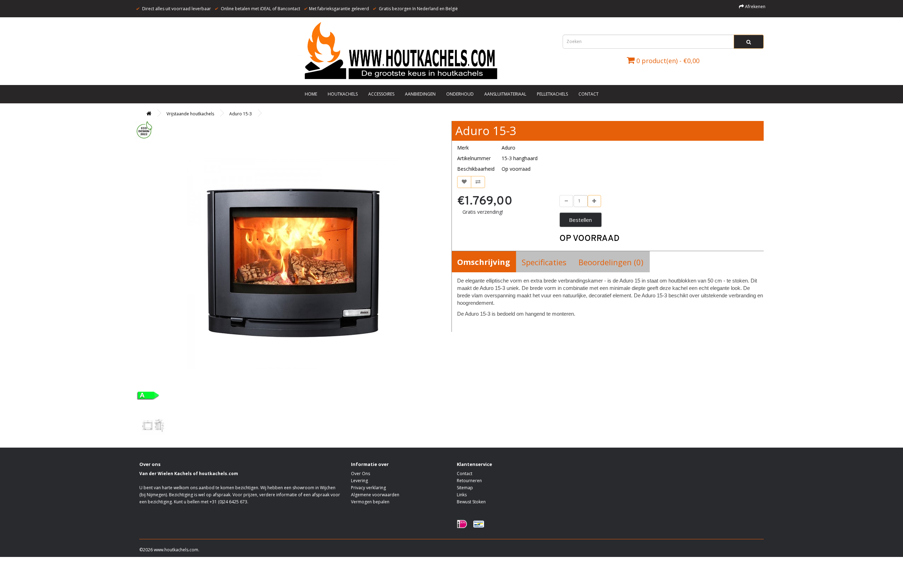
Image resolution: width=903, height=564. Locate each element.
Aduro (508, 147)
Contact (588, 94)
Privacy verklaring (368, 488)
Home (311, 94)
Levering (359, 481)
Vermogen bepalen (370, 502)
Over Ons (360, 474)
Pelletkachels (552, 94)
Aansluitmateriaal (505, 94)
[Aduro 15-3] (292, 263)
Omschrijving (483, 261)
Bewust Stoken (471, 502)
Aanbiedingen (420, 94)
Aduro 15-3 (240, 114)
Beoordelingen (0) (610, 262)
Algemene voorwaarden (375, 495)
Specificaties (544, 262)
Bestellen (580, 219)
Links (462, 495)
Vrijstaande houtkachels (190, 114)
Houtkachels (343, 94)
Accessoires (381, 94)
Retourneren (469, 481)
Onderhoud (460, 94)
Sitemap (465, 488)
